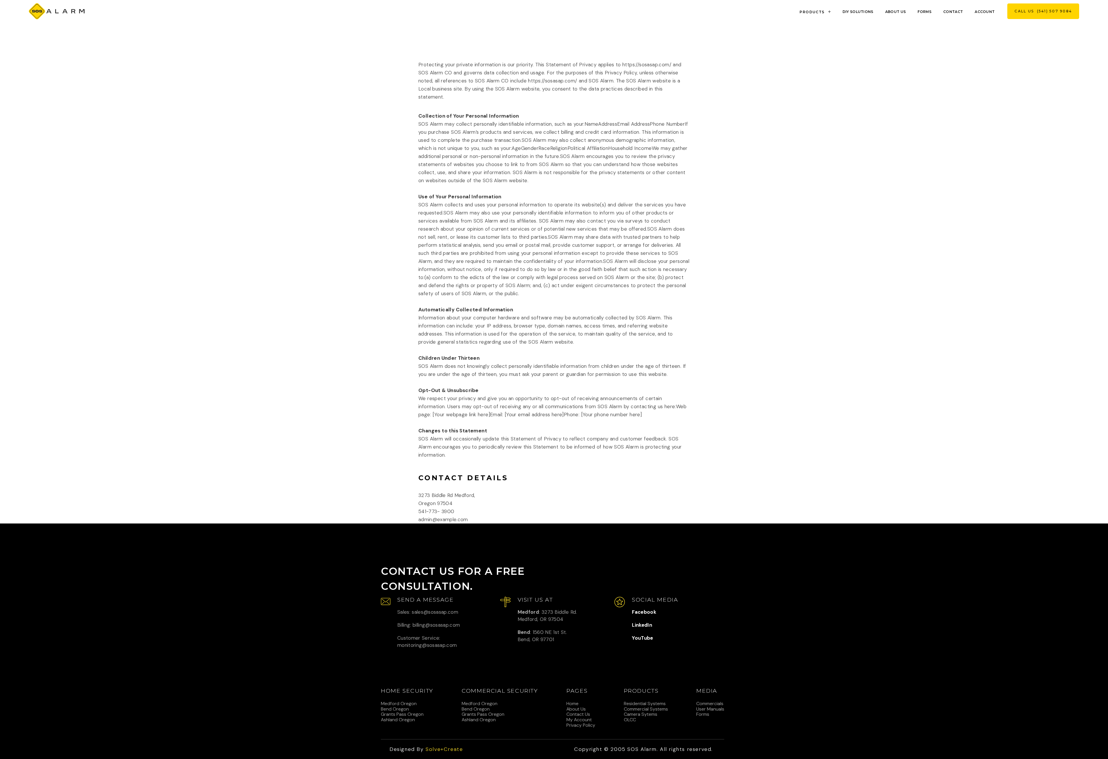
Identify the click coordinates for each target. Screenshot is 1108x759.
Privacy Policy (580, 725)
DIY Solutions (858, 12)
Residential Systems (645, 703)
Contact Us (578, 714)
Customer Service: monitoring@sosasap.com (427, 641)
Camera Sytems (640, 714)
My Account (579, 719)
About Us (576, 709)
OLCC (630, 719)
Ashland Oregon (398, 719)
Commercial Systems (646, 709)
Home (572, 703)
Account (985, 12)
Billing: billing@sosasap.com (428, 625)
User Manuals (710, 709)
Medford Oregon (399, 703)
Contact (953, 12)
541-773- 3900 (436, 511)
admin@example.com (443, 519)
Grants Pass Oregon (402, 714)
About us (895, 12)
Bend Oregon (395, 709)
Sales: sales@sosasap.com (427, 612)
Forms (924, 12)
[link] (57, 11)
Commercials (709, 703)
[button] (816, 11)
